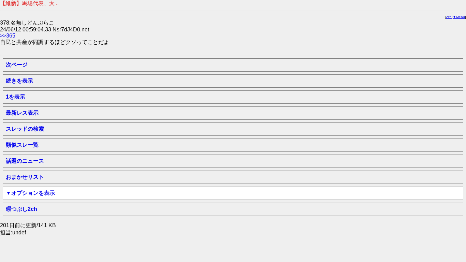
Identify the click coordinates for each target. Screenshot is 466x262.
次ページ (17, 65)
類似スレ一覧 (22, 145)
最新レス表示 (22, 113)
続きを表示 (19, 81)
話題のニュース (25, 161)
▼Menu (459, 17)
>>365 (7, 36)
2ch (449, 17)
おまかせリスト (25, 177)
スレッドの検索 (25, 129)
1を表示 (15, 97)
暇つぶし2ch (21, 209)
